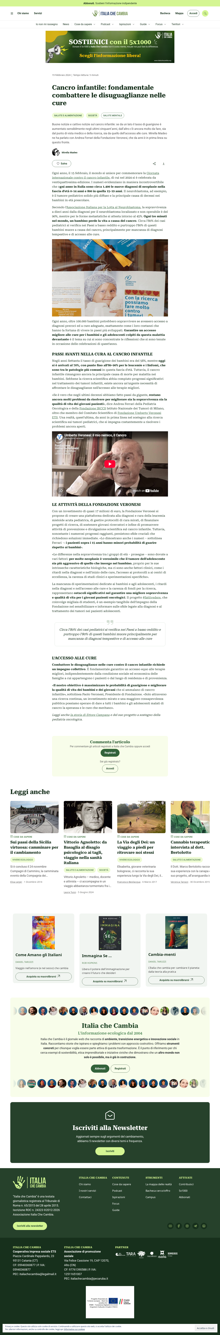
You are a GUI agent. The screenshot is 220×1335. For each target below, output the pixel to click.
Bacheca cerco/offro (158, 1190)
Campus (151, 1197)
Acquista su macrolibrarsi (41, 976)
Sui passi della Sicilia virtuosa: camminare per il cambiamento (34, 847)
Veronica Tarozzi (179, 881)
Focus (115, 1203)
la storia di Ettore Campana (90, 715)
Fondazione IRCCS (92, 408)
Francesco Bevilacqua (128, 881)
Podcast (117, 1190)
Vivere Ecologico (22, 859)
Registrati (110, 752)
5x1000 (183, 1190)
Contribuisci (186, 1184)
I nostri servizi (87, 1190)
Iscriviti (110, 1151)
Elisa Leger (16, 881)
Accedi (193, 13)
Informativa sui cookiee (74, 1329)
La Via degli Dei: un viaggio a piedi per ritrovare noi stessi (136, 847)
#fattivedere (152, 597)
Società (92, 115)
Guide (116, 1210)
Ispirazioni (118, 1197)
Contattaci (85, 1197)
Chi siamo (85, 1184)
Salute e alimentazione (68, 115)
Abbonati (100, 1068)
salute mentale (112, 115)
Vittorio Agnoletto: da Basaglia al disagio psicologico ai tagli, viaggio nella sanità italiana (85, 852)
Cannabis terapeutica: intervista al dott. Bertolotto (192, 847)
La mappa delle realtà (159, 1184)
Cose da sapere (121, 1184)
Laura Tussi (70, 892)
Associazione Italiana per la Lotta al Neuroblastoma (103, 207)
